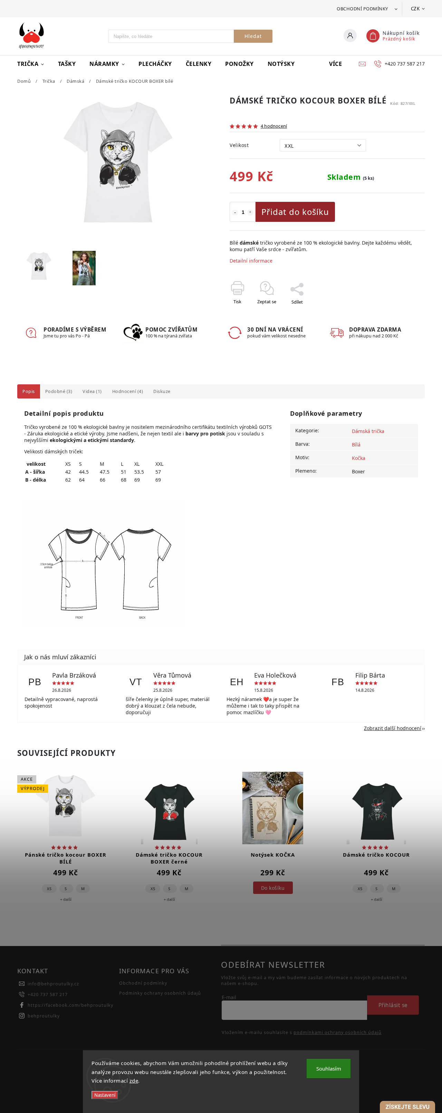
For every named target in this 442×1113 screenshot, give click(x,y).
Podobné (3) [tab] (59, 391)
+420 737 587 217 (48, 994)
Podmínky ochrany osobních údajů (160, 993)
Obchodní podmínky (362, 9)
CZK (415, 9)
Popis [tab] (28, 391)
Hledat (253, 36)
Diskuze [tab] (162, 391)
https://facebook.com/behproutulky (70, 1005)
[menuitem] (34, 63)
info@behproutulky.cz (53, 984)
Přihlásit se (393, 1005)
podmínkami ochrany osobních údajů (338, 1032)
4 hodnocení (274, 126)
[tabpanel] (65, 847)
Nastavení (104, 1095)
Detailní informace (251, 260)
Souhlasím (328, 1068)
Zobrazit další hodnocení (392, 728)
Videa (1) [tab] (92, 391)
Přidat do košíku (295, 211)
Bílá (356, 444)
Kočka (358, 458)
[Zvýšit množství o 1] (250, 212)
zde (133, 1080)
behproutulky (44, 1016)
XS (49, 888)
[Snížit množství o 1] (235, 212)
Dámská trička (368, 431)
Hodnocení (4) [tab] (127, 391)
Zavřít (403, 314)
